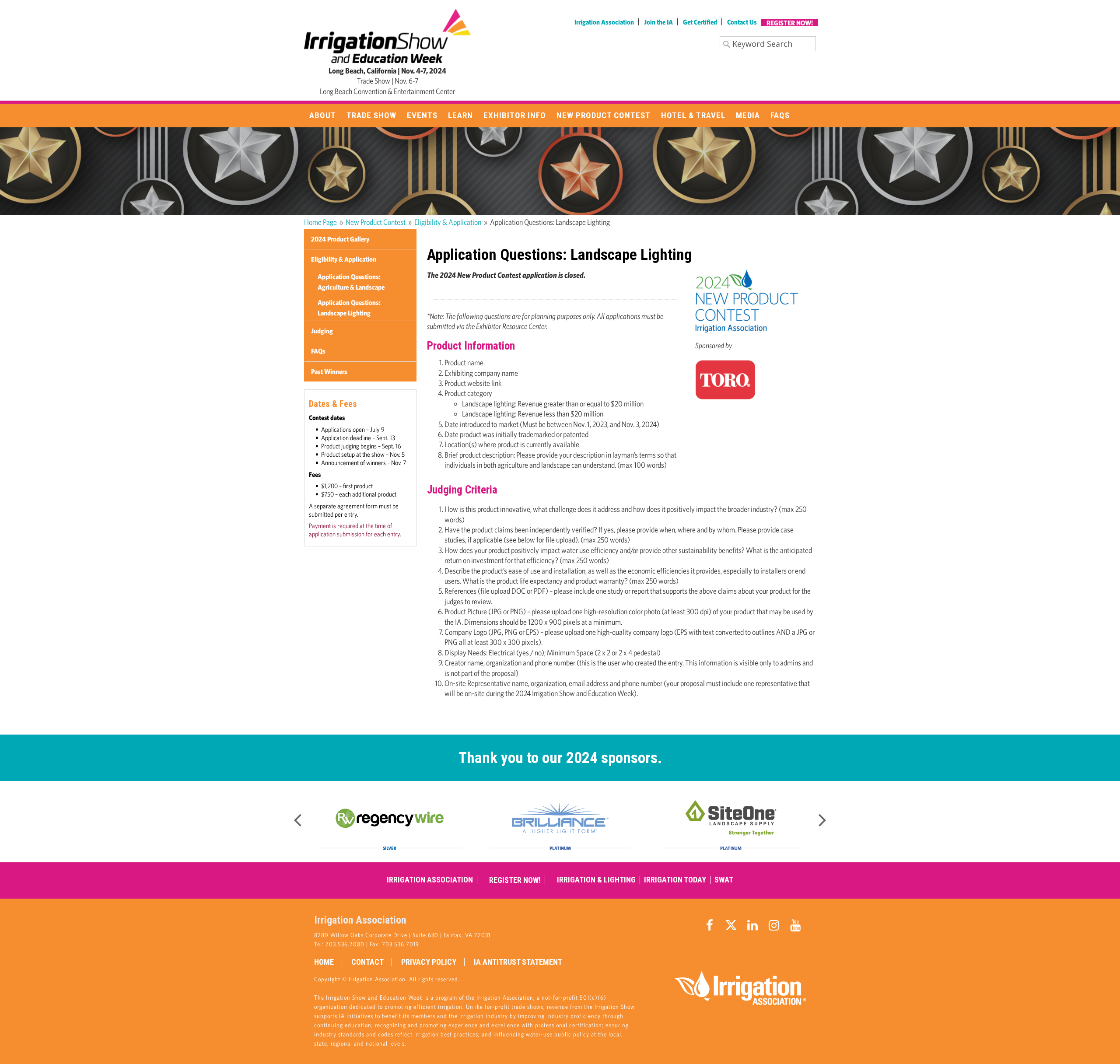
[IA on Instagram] (774, 925)
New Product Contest (376, 222)
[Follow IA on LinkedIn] (752, 925)
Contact (367, 962)
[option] (389, 821)
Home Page (320, 222)
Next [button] (822, 817)
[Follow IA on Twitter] (731, 925)
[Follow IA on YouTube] (795, 925)
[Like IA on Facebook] (709, 925)
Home (324, 962)
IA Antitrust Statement (518, 962)
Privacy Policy (428, 962)
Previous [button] (297, 817)
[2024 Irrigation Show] (387, 35)
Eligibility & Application (447, 222)
